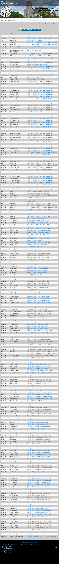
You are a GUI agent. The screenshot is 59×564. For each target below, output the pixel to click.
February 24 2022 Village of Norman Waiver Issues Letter (39, 405)
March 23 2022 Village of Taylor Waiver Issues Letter (38, 257)
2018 (35, 29)
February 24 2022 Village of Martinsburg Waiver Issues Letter (40, 394)
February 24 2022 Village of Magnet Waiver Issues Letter (39, 390)
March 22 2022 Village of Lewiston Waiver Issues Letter (38, 302)
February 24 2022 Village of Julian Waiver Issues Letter (38, 383)
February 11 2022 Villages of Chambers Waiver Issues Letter (39, 512)
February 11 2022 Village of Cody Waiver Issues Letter (38, 519)
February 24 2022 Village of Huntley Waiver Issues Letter (39, 377)
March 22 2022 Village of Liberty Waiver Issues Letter (38, 304)
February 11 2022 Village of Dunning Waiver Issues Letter (39, 531)
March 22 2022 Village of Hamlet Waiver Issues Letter (38, 294)
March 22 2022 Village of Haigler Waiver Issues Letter (38, 292)
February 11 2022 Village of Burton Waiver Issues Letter (38, 508)
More (39, 29)
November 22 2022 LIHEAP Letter (34, 46)
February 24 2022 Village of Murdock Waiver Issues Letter (39, 402)
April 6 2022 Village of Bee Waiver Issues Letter (37, 218)
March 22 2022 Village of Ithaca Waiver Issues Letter (38, 298)
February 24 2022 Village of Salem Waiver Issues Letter (38, 426)
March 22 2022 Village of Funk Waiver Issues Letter (37, 287)
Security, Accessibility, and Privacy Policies (29, 554)
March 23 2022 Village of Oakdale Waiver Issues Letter (38, 242)
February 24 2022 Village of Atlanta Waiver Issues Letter (38, 372)
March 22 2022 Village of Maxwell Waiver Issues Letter (38, 309)
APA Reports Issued (9, 20)
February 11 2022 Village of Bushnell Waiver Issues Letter (39, 510)
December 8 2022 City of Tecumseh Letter (36, 40)
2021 (24, 29)
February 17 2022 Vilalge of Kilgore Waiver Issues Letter (39, 450)
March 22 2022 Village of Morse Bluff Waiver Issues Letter (39, 313)
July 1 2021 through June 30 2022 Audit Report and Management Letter (42, 36)
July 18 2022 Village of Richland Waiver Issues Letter (38, 111)
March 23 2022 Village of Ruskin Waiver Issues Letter (38, 251)
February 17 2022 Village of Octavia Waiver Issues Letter (39, 461)
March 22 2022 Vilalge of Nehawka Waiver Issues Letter (38, 315)
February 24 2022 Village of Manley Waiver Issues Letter (39, 392)
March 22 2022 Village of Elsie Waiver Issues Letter (37, 276)
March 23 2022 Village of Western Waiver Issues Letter (38, 264)
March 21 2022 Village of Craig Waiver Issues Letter (38, 332)
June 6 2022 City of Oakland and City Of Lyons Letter (38, 191)
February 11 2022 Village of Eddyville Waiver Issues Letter (39, 534)
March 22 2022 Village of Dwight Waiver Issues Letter (38, 274)
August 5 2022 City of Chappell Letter (35, 77)
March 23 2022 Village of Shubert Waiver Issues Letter (38, 253)
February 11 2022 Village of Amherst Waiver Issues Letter (39, 478)
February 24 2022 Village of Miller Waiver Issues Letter (38, 400)
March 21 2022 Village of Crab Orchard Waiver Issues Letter (39, 330)
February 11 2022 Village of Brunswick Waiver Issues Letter (39, 506)
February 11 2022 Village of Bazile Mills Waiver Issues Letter (39, 491)
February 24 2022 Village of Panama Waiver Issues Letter (39, 411)
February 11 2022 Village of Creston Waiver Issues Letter (39, 527)
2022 (20, 29)
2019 (31, 29)
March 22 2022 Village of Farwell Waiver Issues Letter (38, 283)
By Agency (42, 23)
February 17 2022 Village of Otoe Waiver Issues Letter (38, 463)
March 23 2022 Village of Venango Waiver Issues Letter (38, 261)
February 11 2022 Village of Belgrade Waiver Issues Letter (39, 495)
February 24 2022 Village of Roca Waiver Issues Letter (38, 422)
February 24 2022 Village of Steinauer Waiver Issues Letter (39, 433)
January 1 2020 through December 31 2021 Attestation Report (40, 68)
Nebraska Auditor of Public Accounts (10, 544)
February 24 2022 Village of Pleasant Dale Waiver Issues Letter (40, 418)
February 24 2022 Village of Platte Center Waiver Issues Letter (40, 415)
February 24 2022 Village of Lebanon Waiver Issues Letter (39, 385)
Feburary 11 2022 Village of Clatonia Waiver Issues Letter (39, 514)
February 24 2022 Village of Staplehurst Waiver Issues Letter (39, 430)
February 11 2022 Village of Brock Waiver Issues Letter (38, 499)
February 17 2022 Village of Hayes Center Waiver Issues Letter (40, 443)
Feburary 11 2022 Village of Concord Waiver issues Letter (39, 521)
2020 (28, 29)
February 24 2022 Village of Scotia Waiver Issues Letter (38, 428)
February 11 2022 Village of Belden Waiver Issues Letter (39, 493)
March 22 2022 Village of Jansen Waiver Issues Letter (38, 300)
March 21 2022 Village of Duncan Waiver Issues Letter (38, 339)
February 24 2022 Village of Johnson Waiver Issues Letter (39, 381)
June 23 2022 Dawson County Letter (34, 172)
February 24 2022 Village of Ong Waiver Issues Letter (38, 407)
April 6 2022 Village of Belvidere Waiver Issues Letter (38, 220)
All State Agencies (37, 4)
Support (55, 546)
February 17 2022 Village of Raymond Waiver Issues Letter (39, 465)
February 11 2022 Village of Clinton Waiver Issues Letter (39, 516)
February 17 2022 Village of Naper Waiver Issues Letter (38, 458)
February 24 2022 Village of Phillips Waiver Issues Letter (39, 413)
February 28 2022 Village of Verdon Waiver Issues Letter (39, 368)
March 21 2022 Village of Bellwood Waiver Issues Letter (38, 324)
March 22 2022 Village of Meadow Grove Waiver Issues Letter (40, 311)
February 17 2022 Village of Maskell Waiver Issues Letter (39, 456)
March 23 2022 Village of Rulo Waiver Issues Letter (37, 249)
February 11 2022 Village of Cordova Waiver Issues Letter (39, 525)
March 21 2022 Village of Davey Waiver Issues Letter (38, 335)
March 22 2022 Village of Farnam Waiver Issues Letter (38, 281)
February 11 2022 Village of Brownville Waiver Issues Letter (39, 501)
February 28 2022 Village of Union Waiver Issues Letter (38, 366)
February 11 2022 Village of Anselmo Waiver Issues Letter (39, 480)
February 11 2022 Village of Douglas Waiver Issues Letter (39, 529)
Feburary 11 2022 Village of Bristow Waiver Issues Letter (39, 497)
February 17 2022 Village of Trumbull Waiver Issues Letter (39, 469)
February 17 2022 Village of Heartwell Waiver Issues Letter (39, 445)
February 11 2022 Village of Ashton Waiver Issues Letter (38, 482)
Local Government (44, 20)
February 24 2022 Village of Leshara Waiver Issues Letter (39, 387)
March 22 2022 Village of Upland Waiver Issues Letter (38, 320)
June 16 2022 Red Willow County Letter (35, 187)
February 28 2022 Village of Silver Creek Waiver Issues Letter (40, 355)
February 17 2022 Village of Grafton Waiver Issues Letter (39, 437)
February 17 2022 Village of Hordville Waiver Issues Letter (39, 448)
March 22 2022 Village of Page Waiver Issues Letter (38, 317)
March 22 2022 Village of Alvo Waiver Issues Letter (37, 268)
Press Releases (55, 24)
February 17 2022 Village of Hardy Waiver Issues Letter (38, 441)
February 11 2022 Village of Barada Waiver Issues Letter (39, 486)
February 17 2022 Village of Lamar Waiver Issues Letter (38, 452)
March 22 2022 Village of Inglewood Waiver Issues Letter (39, 296)
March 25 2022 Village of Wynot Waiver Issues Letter (38, 238)
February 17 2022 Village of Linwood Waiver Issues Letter (39, 454)
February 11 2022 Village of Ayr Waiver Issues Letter (38, 484)
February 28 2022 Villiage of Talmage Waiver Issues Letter (39, 362)
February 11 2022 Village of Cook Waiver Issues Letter (38, 523)
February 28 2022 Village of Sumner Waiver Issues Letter (39, 357)
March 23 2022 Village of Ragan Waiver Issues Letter (38, 244)
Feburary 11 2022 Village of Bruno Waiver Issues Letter (38, 504)
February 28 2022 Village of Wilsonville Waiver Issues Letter (39, 370)
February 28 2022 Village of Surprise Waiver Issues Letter (39, 359)
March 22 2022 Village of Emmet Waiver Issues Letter (38, 279)
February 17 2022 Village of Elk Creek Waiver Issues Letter (39, 435)
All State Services (45, 4)
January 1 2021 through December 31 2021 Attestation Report (40, 62)
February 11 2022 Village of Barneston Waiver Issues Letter (39, 489)
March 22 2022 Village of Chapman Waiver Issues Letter (39, 270)
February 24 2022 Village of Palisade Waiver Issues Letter (39, 409)
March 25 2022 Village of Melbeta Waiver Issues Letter (38, 232)
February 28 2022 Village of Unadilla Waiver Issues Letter (39, 364)
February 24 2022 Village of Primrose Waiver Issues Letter (39, 420)
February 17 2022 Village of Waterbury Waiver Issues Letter (39, 471)
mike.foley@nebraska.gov (11, 552)
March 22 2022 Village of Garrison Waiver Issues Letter (38, 289)
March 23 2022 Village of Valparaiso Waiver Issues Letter (39, 259)
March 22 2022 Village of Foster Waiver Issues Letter (38, 285)
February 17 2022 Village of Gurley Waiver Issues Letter (38, 439)
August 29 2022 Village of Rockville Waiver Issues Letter (39, 64)
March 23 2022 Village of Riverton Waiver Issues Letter (38, 246)
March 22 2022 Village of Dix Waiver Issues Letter (37, 272)
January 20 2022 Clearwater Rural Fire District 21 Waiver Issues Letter (41, 536)
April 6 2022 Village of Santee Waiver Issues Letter (37, 222)
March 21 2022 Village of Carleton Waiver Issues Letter (38, 326)
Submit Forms (54, 20)
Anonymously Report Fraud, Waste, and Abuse (30, 545)
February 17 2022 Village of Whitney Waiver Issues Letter (39, 473)
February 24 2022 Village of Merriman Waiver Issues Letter (39, 398)
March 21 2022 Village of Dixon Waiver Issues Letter (38, 337)
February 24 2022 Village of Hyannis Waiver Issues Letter (39, 379)
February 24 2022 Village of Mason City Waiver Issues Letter (39, 396)
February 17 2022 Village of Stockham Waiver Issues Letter (39, 467)
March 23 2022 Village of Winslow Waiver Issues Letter (38, 266)
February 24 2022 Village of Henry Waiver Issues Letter (38, 375)
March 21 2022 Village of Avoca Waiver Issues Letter (38, 322)
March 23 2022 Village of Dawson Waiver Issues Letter (38, 240)
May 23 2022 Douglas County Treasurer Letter (36, 197)
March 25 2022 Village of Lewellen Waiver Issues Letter (38, 230)
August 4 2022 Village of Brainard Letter (35, 79)
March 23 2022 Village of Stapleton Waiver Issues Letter (38, 255)
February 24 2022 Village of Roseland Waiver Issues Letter (39, 424)
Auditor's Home (23, 20)
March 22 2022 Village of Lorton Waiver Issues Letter (38, 307)
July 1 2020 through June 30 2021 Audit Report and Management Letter (42, 152)
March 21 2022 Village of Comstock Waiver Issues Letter (39, 328)
